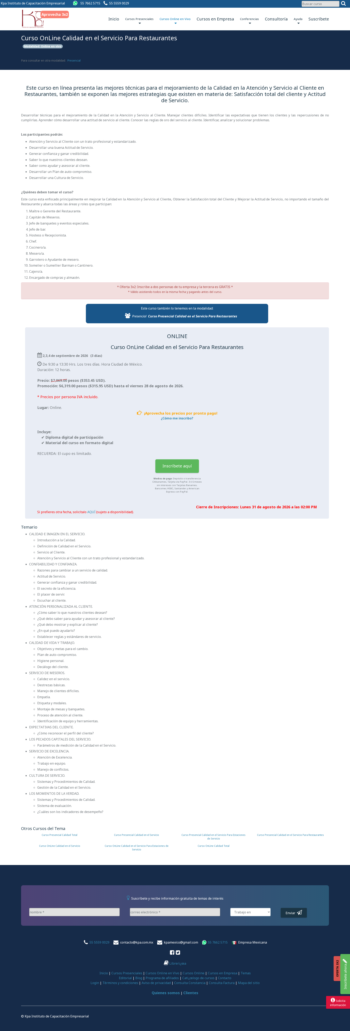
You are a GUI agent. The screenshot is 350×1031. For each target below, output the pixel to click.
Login (95, 983)
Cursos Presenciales (139, 19)
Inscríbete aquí (177, 466)
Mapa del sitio (249, 983)
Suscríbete (318, 19)
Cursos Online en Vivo (175, 19)
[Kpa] (33, 19)
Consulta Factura (222, 983)
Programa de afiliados (162, 978)
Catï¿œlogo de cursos (198, 978)
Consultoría (276, 19)
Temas (246, 973)
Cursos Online (193, 973)
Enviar (291, 913)
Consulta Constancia (189, 983)
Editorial (125, 978)
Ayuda (298, 19)
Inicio (113, 19)
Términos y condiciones (120, 983)
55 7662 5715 (90, 3)
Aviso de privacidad (156, 983)
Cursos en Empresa (215, 19)
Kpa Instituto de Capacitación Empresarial (33, 3)
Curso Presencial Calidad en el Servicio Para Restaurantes (192, 316)
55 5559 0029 (119, 3)
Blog (138, 978)
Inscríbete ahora (345, 976)
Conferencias (249, 19)
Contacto (224, 978)
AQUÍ (91, 512)
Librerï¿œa (177, 963)
